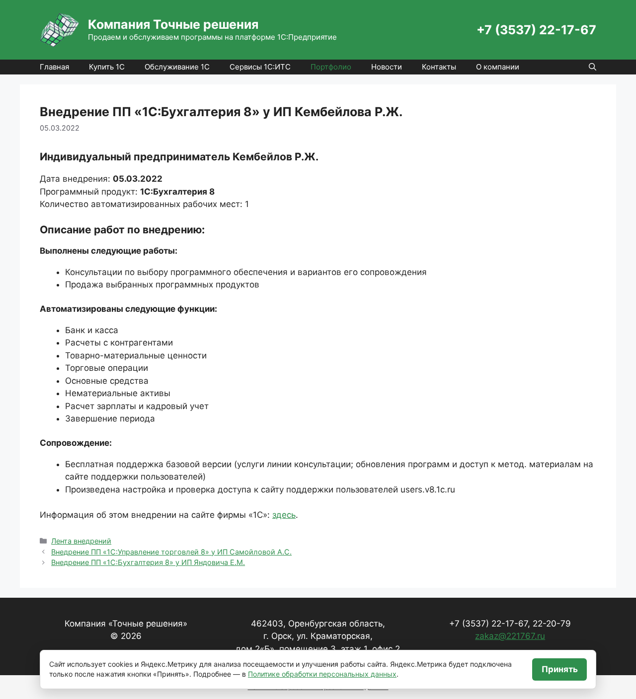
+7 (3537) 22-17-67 (536, 29)
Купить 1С (107, 66)
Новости (386, 66)
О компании (497, 66)
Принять (560, 669)
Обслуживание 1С (177, 66)
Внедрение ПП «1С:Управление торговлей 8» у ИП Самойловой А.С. (171, 552)
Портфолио (331, 66)
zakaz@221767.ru (510, 636)
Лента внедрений (81, 541)
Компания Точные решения (173, 24)
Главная (54, 66)
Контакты (439, 66)
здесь (284, 515)
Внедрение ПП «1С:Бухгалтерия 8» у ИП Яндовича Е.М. (148, 562)
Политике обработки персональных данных (322, 674)
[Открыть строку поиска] (592, 67)
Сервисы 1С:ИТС (260, 66)
